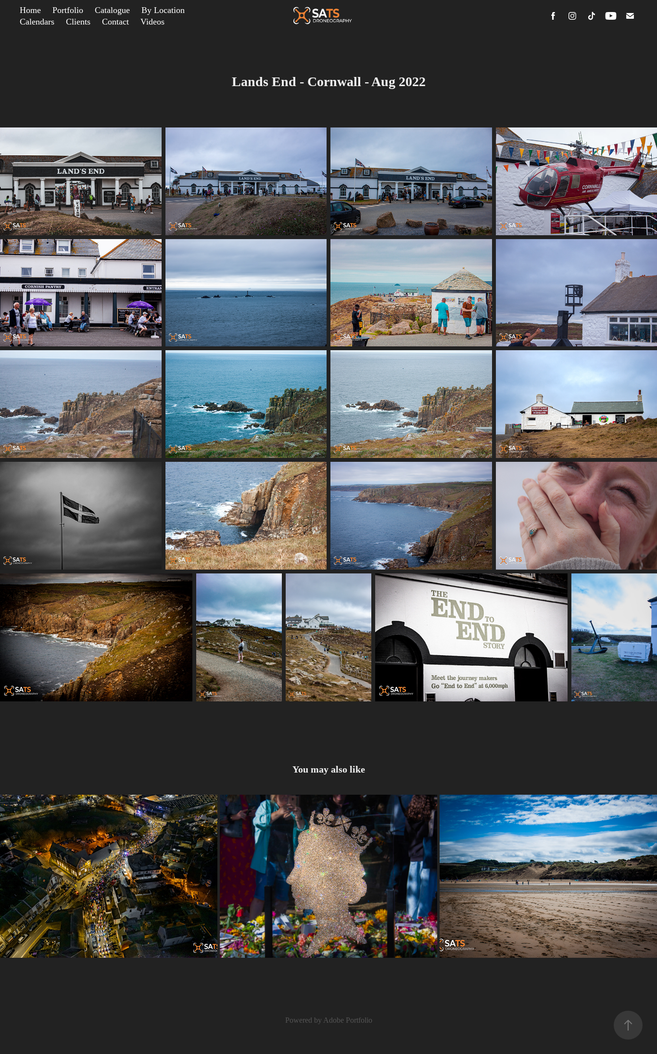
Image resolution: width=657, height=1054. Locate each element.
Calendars (37, 21)
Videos (152, 21)
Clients (78, 21)
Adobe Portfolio (347, 1020)
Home (30, 10)
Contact (115, 21)
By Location (163, 10)
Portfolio (67, 10)
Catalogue (112, 10)
